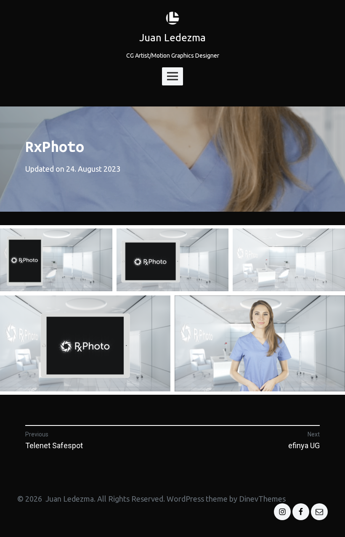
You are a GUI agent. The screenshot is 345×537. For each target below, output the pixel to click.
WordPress (185, 498)
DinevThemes (261, 498)
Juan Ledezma (172, 37)
